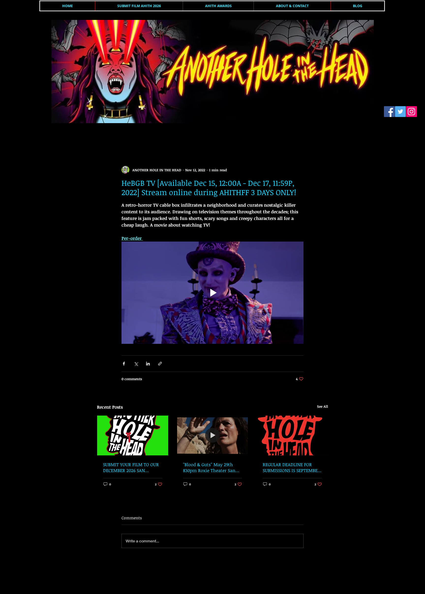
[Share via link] (160, 363)
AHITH (102, 136)
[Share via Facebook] (123, 363)
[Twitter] (400, 111)
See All (322, 406)
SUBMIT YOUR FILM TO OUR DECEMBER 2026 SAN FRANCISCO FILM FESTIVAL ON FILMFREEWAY (131, 467)
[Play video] (212, 293)
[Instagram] (411, 111)
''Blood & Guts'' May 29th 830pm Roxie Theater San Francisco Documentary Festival (209, 467)
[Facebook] (389, 111)
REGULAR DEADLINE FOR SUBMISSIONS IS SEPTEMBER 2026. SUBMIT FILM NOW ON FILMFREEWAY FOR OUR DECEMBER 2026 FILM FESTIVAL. (291, 467)
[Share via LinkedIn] (148, 363)
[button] (321, 136)
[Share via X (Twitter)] (136, 363)
